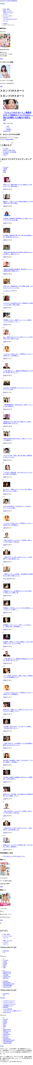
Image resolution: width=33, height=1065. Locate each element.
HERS (5, 964)
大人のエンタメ (12, 19)
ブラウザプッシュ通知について (12, 1010)
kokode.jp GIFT (7, 987)
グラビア (5, 17)
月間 (4, 172)
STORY (5, 963)
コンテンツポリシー (9, 1002)
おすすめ (5, 167)
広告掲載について (8, 1005)
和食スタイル (7, 973)
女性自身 (5, 975)
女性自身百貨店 (7, 985)
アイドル (5, 19)
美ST (4, 967)
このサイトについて (9, 1000)
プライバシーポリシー (9, 1004)
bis (4, 970)
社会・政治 (6, 9)
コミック (5, 20)
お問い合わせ (7, 1012)
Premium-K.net (7, 971)
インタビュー (9, 12)
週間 (4, 170)
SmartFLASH (6, 131)
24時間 (5, 169)
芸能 (4, 12)
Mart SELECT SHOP (8, 983)
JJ (3, 959)
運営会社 (5, 1007)
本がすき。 (6, 978)
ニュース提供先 (7, 1009)
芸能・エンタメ (7, 10)
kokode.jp (5, 981)
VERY (5, 961)
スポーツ (5, 14)
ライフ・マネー (7, 15)
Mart (4, 966)
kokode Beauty (7, 982)
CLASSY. (5, 960)
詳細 (1, 58)
